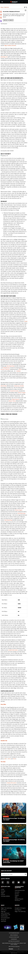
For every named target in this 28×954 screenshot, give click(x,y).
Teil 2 (9, 758)
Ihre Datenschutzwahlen (14, 946)
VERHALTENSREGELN (14, 935)
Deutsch (5, 20)
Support (17, 895)
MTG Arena (4, 909)
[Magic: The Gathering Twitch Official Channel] (13, 882)
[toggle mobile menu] (2, 2)
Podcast (3, 894)
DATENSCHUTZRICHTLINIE (14, 937)
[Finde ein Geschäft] (25, 874)
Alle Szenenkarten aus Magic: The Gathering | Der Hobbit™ (14, 820)
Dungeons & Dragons (20, 908)
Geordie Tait (4, 740)
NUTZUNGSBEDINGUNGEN (14, 933)
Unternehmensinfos (20, 890)
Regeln (2, 892)
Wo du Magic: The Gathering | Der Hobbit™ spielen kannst (14, 862)
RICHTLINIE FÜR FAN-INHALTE (14, 941)
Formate (3, 891)
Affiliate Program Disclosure (19, 899)
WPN (16, 897)
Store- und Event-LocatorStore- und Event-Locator (5, 914)
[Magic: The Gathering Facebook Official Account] (2, 882)
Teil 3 (14, 758)
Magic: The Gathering (6, 908)
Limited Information (13, 650)
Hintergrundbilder (5, 896)
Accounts (17, 892)
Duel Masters (18, 909)
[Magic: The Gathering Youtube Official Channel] (18, 882)
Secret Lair (3, 919)
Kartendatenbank (5, 917)
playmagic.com (4, 57)
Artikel (25, 321)
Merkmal (6, 7)
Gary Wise (3, 704)
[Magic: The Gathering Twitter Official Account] (8, 882)
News (2, 7)
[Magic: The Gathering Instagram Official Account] (24, 882)
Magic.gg (3, 911)
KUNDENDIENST (14, 939)
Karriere (17, 894)
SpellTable (3, 921)
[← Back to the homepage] (14, 1)
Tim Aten (3, 761)
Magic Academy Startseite (10, 45)
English (11, 20)
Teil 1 (6, 758)
